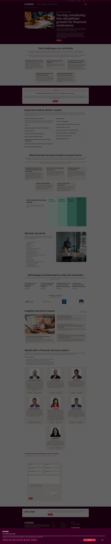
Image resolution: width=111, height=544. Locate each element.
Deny (102, 539)
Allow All (89, 539)
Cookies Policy (40, 537)
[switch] (6, 540)
